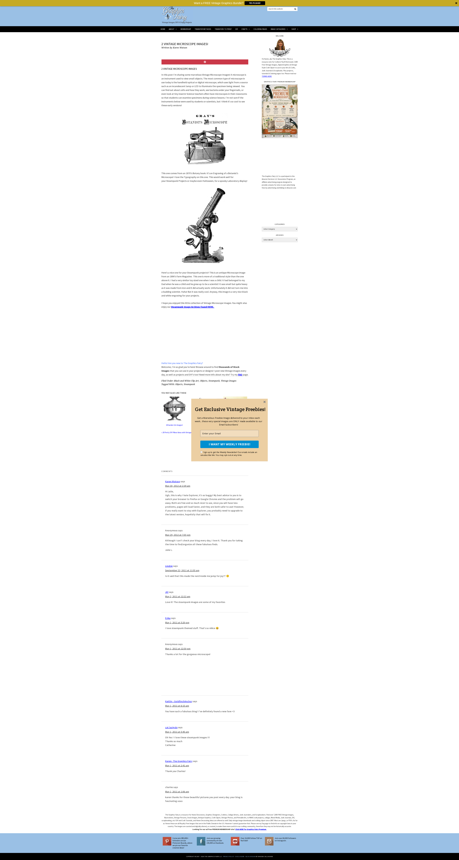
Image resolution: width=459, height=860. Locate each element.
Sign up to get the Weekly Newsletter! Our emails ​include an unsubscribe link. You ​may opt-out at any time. (228, 454)
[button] (230, 409)
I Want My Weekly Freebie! (229, 444)
